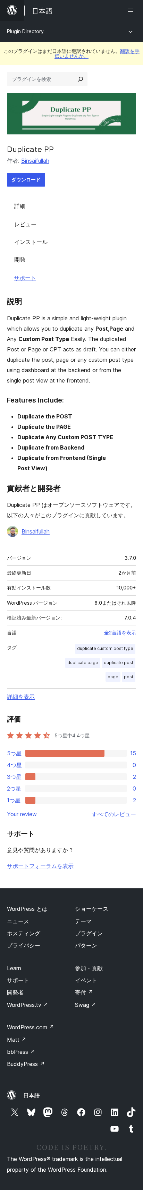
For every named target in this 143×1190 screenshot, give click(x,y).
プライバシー (23, 945)
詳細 (19, 205)
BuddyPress (26, 1063)
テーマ (83, 921)
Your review (22, 814)
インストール (31, 241)
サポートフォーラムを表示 (40, 865)
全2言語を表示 (120, 632)
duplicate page (82, 662)
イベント (86, 980)
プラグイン (89, 933)
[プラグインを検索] (80, 79)
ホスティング (23, 933)
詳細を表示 (21, 696)
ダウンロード (26, 179)
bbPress (21, 1051)
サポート (25, 277)
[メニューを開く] (132, 10)
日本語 (31, 1095)
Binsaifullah (35, 160)
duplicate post (118, 662)
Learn (14, 968)
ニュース (18, 921)
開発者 (15, 992)
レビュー (25, 224)
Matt (16, 1039)
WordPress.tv (27, 1004)
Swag (85, 1004)
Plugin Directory (25, 31)
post (128, 676)
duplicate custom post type (105, 648)
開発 (19, 259)
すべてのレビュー (114, 814)
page (113, 676)
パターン (86, 945)
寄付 (84, 992)
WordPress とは (27, 908)
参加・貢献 (89, 968)
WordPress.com (30, 1027)
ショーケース (91, 908)
